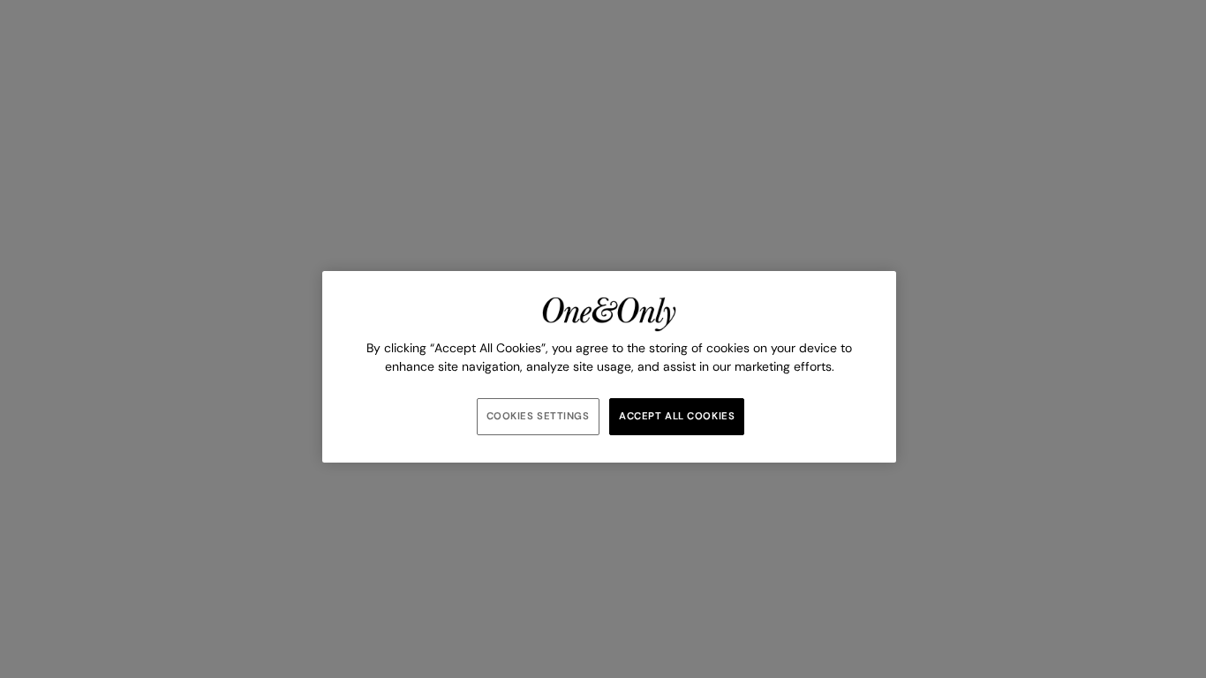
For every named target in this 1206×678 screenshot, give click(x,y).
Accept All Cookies (677, 416)
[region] (609, 367)
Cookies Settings (538, 416)
